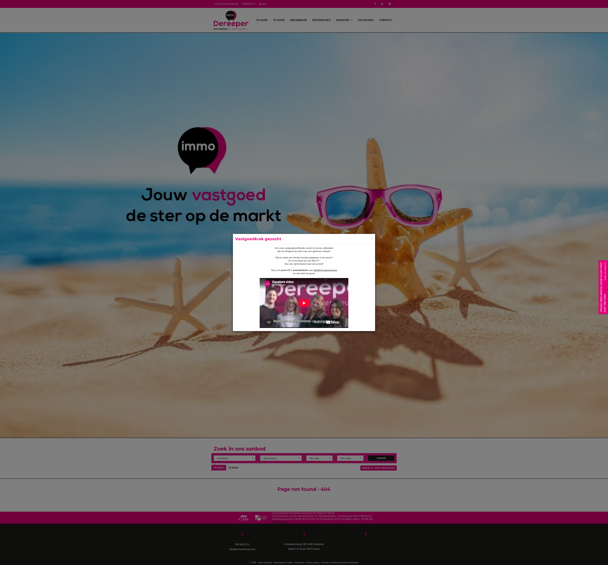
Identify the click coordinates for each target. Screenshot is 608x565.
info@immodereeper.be (325, 270)
